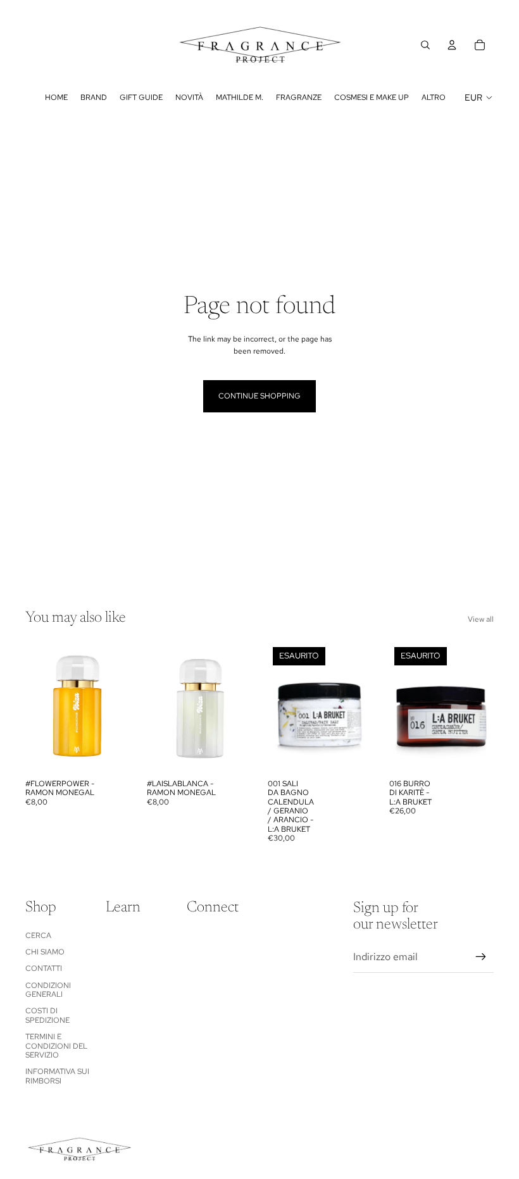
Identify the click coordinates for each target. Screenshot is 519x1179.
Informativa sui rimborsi (57, 1075)
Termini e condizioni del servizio (56, 1046)
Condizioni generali (48, 989)
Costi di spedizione (47, 1015)
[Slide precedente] (35, 707)
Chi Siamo (45, 952)
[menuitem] (433, 97)
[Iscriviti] (481, 957)
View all (481, 619)
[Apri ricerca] (425, 45)
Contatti (43, 968)
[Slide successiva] (120, 707)
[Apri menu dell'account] (452, 45)
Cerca (38, 935)
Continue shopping (259, 396)
